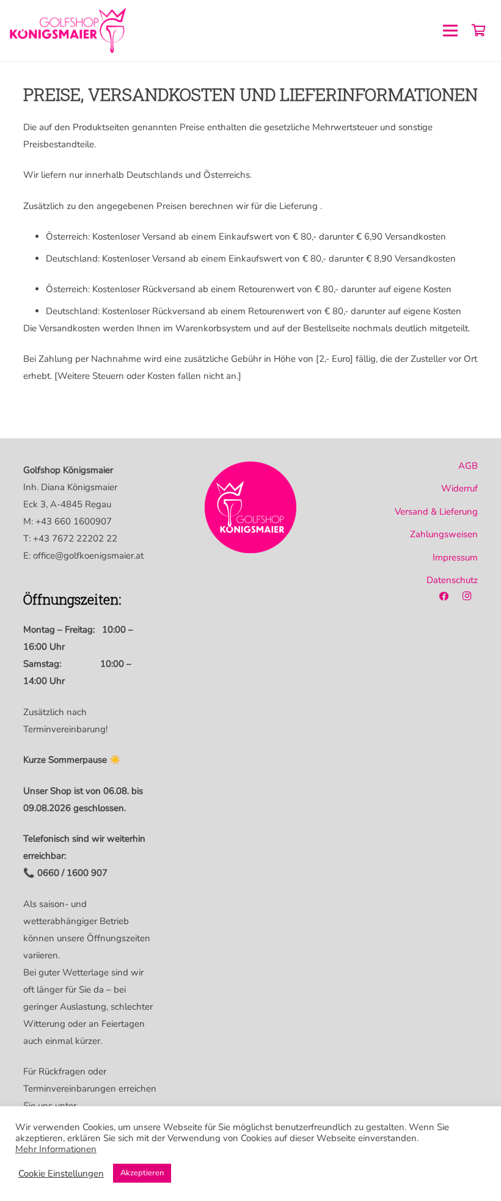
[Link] (69, 30)
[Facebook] (443, 596)
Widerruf (459, 488)
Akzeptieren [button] (142, 1172)
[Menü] (450, 30)
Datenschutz (452, 580)
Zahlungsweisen (444, 534)
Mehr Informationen (56, 1149)
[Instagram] (466, 596)
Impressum (455, 557)
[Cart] (478, 30)
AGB (468, 466)
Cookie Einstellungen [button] (61, 1173)
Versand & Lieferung (436, 511)
